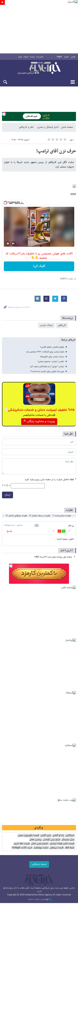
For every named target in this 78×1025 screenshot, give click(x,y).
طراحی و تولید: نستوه (37, 899)
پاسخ (9, 531)
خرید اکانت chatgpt (22, 848)
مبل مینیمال (67, 840)
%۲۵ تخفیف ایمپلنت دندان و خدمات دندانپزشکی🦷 (39, 410)
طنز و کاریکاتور (26, 127)
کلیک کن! (39, 266)
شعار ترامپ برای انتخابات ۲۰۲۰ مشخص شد (45, 352)
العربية (66, 57)
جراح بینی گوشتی (51, 840)
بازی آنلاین (45, 835)
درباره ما (32, 57)
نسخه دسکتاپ (39, 864)
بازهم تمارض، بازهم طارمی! (52, 347)
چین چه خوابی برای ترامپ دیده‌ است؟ (47, 371)
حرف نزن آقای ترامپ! (56, 151)
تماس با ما (40, 57)
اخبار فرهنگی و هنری (47, 127)
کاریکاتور (62, 325)
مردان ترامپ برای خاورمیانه (52, 356)
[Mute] (13, 243)
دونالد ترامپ (46, 325)
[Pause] (7, 243)
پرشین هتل (35, 840)
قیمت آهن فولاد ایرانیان (61, 844)
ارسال (7, 495)
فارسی (73, 57)
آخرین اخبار (66, 550)
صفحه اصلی (67, 127)
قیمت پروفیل (56, 848)
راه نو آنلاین (58, 835)
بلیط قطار (69, 848)
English (59, 57)
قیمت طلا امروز (22, 844)
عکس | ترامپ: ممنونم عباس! (51, 361)
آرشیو (20, 57)
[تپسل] (4, 114)
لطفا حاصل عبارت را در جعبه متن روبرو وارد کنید (50, 480)
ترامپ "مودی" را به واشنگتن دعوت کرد (47, 366)
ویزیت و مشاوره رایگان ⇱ (39, 421)
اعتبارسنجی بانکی (39, 844)
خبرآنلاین (39, 68)
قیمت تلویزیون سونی (28, 835)
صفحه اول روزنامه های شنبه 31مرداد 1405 (53, 557)
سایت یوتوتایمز (40, 848)
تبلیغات (25, 57)
